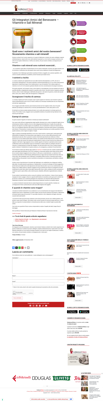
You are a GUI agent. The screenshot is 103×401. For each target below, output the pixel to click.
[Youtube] (89, 2)
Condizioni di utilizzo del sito (38, 391)
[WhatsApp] (19, 248)
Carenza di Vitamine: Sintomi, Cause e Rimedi (81, 119)
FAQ (75, 13)
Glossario (71, 391)
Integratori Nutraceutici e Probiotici (21, 16)
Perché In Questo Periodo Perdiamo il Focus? (82, 259)
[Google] (25, 248)
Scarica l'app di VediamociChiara (78, 65)
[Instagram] (80, 2)
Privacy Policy (30, 391)
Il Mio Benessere (16, 13)
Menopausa (48, 13)
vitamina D (39, 149)
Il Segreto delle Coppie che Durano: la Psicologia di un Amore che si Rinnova (95, 396)
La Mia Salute (25, 13)
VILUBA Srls (56, 390)
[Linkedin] (82, 2)
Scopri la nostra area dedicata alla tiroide (77, 169)
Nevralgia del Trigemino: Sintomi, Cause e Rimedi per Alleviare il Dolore (94, 377)
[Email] (28, 248)
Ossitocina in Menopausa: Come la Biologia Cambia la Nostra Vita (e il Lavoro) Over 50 (94, 390)
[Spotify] (84, 2)
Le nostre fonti (48, 391)
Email (14, 281)
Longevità (66, 13)
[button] (78, 126)
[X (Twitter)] (16, 248)
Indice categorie (65, 391)
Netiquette (53, 391)
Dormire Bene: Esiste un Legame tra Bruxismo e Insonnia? (81, 147)
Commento (15, 257)
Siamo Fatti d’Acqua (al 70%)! (82, 154)
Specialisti (41, 13)
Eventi (71, 13)
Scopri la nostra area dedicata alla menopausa (77, 134)
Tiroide (53, 13)
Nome (14, 275)
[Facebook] (78, 2)
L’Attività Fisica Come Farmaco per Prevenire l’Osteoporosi (81, 190)
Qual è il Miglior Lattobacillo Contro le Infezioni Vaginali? (82, 225)
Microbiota (59, 13)
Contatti (74, 391)
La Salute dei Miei (33, 13)
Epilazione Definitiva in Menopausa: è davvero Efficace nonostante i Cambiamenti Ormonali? (81, 82)
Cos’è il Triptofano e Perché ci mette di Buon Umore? (82, 104)
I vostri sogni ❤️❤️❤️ (74, 273)
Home (13, 16)
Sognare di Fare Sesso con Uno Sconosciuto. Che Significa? (82, 293)
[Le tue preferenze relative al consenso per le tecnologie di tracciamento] (2, 399)
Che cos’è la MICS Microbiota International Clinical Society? (82, 218)
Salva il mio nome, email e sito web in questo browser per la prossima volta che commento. (35, 287)
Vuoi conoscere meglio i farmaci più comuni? (77, 240)
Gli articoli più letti (74, 76)
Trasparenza (58, 391)
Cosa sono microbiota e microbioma (75, 205)
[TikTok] (43, 306)
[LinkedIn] (37, 306)
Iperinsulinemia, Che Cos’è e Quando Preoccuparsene (94, 383)
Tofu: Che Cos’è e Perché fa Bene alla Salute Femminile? (82, 96)
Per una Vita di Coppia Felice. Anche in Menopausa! (82, 139)
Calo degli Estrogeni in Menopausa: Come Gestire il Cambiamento (82, 89)
